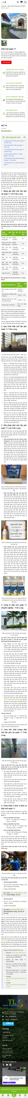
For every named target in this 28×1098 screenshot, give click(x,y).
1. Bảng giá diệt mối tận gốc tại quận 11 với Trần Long (14, 141)
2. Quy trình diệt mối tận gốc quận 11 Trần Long (14, 146)
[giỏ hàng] (21, 2)
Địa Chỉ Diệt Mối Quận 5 (17, 909)
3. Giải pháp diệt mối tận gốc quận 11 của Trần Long (14, 150)
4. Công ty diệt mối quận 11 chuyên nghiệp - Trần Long (13, 155)
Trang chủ (3, 6)
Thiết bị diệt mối (6, 1032)
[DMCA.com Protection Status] (8, 1023)
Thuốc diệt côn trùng (7, 1040)
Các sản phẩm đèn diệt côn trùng (7, 1036)
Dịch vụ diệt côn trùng (7, 1052)
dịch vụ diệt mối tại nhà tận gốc (13, 699)
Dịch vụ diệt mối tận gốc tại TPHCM (16, 6)
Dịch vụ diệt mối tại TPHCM (6, 1056)
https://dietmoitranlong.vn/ (18, 952)
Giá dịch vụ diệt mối (7, 1048)
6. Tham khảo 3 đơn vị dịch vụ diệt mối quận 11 (14, 163)
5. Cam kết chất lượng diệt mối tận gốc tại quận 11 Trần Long (14, 159)
